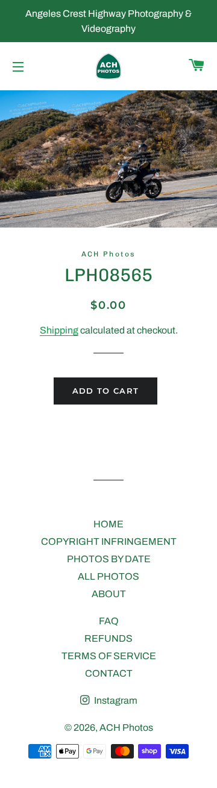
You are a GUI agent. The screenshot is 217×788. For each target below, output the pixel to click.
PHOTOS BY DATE (109, 559)
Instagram (114, 700)
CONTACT (109, 673)
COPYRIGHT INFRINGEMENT (109, 541)
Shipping (59, 330)
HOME (108, 524)
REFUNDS (108, 638)
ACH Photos (126, 727)
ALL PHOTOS (108, 576)
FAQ (109, 621)
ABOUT (109, 594)
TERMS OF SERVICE (108, 656)
